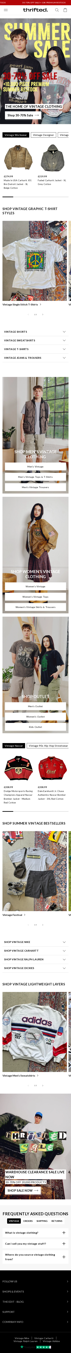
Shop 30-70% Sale (20, 115)
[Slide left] (28, 314)
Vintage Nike (22, 1338)
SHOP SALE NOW (20, 1190)
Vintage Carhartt (44, 1338)
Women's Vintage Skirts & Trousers (36, 607)
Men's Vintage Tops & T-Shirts (35, 476)
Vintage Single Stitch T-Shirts (20, 304)
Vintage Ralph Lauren (26, 1341)
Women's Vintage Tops (35, 596)
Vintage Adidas (51, 1341)
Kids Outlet (35, 727)
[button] (5, 10)
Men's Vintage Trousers (35, 487)
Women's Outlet (35, 716)
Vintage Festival (12, 914)
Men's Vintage (35, 466)
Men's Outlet (35, 706)
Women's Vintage (35, 586)
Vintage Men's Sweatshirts (18, 1075)
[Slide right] (42, 314)
